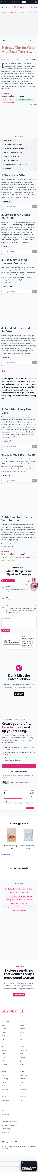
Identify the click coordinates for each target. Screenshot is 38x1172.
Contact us (5, 1111)
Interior (4, 1061)
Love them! (5, 99)
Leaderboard (7, 808)
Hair (35, 12)
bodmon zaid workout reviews (19, 893)
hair (3, 41)
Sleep (22, 1086)
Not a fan (12, 99)
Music (22, 1071)
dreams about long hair (19, 903)
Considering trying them (8, 102)
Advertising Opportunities (10, 1121)
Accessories (5, 1021)
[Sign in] (35, 7)
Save (26, 59)
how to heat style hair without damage (19, 896)
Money (22, 1068)
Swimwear (23, 1089)
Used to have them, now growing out (25, 99)
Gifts (3, 1054)
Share (34, 59)
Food (3, 1046)
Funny (22, 1046)
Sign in (4, 777)
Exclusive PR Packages (8, 1125)
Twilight (4, 1096)
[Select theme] (31, 7)
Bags (3, 1025)
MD (17, 59)
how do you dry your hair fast (15, 889)
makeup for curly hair (13, 900)
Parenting (23, 12)
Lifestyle (4, 1064)
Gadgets (4, 1050)
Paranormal (23, 1075)
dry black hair (27, 900)
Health (4, 1057)
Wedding (23, 1096)
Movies (17, 12)
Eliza (4, 59)
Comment (5, 630)
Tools (21, 1100)
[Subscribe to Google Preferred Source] (12, 642)
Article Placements (7, 1118)
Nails (3, 1075)
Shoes (22, 1082)
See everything (6, 854)
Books (4, 1032)
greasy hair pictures (19, 910)
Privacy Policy (6, 1129)
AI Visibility (5, 1114)
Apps (21, 1021)
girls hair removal (27, 907)
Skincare (4, 1086)
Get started (30, 808)
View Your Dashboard (20, 771)
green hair (21, 384)
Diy (21, 1039)
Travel (22, 1093)
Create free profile (19, 766)
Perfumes (23, 1079)
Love (21, 1064)
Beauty (4, 1029)
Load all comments (8, 581)
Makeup (30, 12)
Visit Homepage (19, 994)
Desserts (23, 1036)
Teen (3, 1093)
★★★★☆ (33, 41)
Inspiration (23, 1057)
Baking (22, 1025)
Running (4, 1082)
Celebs (11, 12)
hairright (30, 889)
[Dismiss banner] (34, 636)
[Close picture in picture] (22, 1162)
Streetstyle (4, 12)
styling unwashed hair (11, 907)
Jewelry (22, 1061)
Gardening (23, 1050)
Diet (3, 1039)
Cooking (4, 1036)
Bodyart (22, 1029)
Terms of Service (7, 1132)
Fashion (4, 1043)
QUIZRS (35, 104)
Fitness (22, 1043)
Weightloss (5, 1100)
